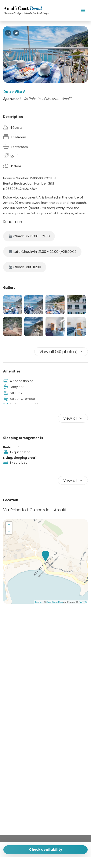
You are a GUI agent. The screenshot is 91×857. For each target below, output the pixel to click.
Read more (13, 221)
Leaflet (38, 602)
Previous (11, 55)
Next (86, 55)
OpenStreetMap (54, 602)
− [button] (9, 531)
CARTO (83, 602)
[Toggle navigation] (83, 10)
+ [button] (9, 524)
